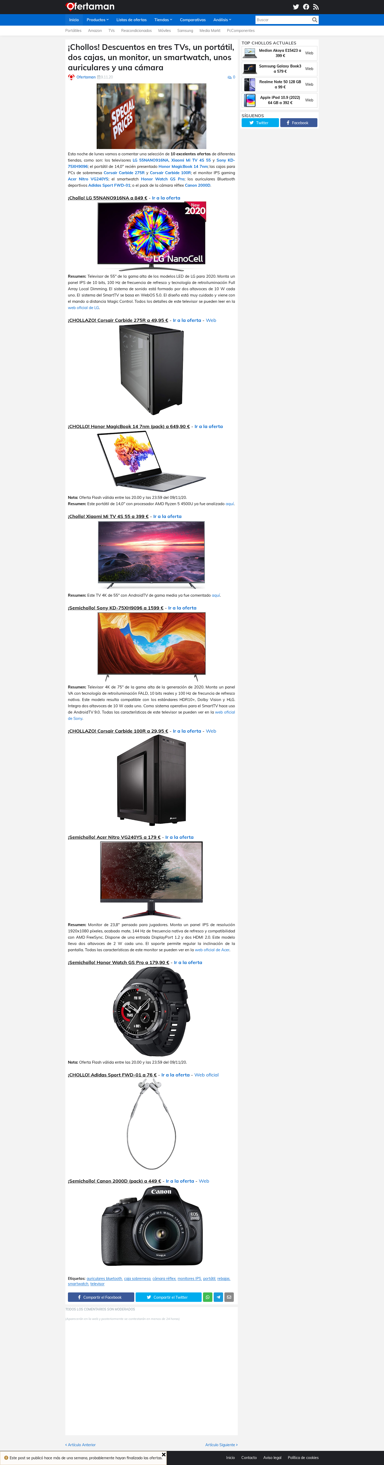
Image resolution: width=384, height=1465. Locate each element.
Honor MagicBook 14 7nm (183, 166)
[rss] (316, 7)
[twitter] (296, 7)
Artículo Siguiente (220, 1445)
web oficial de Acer (212, 949)
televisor (97, 1284)
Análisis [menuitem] (220, 19)
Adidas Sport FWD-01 (109, 185)
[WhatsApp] (207, 1297)
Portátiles (73, 30)
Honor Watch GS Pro (162, 178)
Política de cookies (303, 1457)
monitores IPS (189, 1279)
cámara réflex (164, 1279)
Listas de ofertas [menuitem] (132, 19)
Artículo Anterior (82, 1445)
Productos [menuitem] (96, 19)
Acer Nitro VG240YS (88, 178)
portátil (209, 1279)
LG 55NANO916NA (150, 160)
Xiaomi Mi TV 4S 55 (191, 160)
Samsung (185, 30)
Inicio (230, 1457)
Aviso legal (272, 1457)
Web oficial (206, 1075)
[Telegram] (218, 1297)
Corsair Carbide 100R (170, 172)
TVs (111, 30)
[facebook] (306, 7)
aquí (230, 503)
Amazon (95, 30)
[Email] (229, 1297)
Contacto (249, 1457)
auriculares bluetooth (104, 1279)
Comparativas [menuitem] (193, 19)
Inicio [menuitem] (74, 19)
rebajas (223, 1279)
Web (211, 320)
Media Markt (210, 30)
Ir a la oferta (166, 198)
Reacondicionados (136, 30)
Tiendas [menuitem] (161, 19)
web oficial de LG (83, 307)
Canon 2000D (197, 185)
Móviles (164, 30)
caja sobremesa (137, 1279)
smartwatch (78, 1284)
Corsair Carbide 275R (124, 172)
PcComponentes (241, 30)
